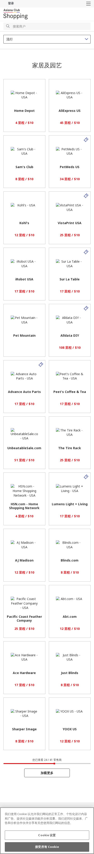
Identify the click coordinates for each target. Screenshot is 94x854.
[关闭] (87, 815)
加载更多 (47, 773)
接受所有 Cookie (47, 847)
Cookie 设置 (47, 835)
